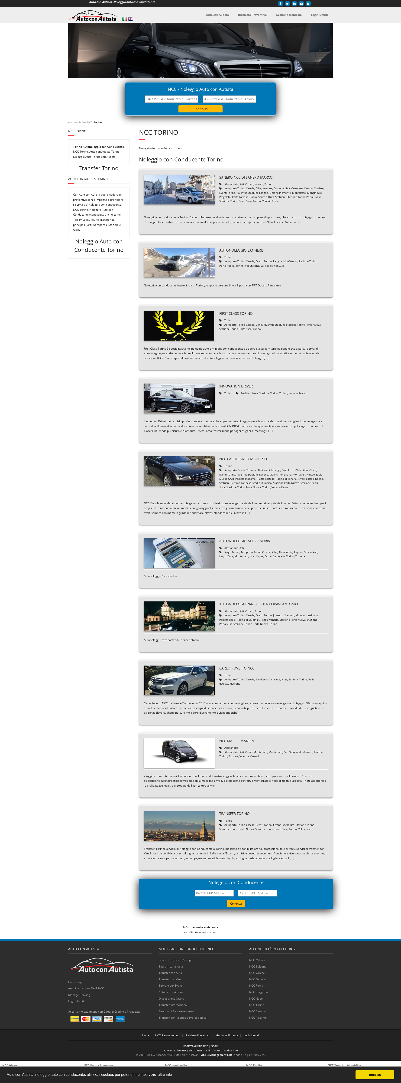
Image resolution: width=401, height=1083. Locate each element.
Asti (241, 184)
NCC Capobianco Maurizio (243, 458)
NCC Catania (257, 1011)
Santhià (293, 679)
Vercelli (254, 756)
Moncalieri (299, 474)
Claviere (318, 188)
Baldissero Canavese (268, 679)
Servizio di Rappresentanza (176, 1011)
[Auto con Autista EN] (130, 19)
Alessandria (231, 184)
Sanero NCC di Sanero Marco (246, 177)
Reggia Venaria (269, 619)
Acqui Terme (231, 552)
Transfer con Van (170, 979)
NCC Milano (257, 960)
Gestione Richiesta (227, 1035)
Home (145, 1035)
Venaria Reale (270, 201)
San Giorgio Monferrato (298, 752)
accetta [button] (375, 1074)
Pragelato (225, 197)
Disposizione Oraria (171, 999)
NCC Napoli (256, 999)
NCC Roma (256, 986)
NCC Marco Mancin (236, 740)
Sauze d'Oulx (266, 197)
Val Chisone (252, 265)
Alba (258, 188)
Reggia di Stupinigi (248, 619)
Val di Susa (304, 829)
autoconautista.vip (200, 1050)
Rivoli (301, 478)
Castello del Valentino (295, 470)
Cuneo (249, 184)
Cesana (308, 188)
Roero (253, 197)
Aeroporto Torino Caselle (239, 188)
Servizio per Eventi (171, 986)
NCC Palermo (258, 1018)
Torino (268, 184)
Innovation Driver (236, 386)
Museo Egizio (315, 474)
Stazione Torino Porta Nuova (304, 197)
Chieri (312, 470)
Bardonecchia (282, 188)
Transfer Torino (234, 813)
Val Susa (279, 265)
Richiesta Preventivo (198, 1035)
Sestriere (280, 197)
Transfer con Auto (170, 973)
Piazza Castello (266, 478)
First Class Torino (236, 313)
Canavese (297, 188)
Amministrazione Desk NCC (86, 988)
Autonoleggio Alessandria (244, 540)
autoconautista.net (174, 1050)
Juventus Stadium (247, 192)
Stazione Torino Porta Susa (235, 201)
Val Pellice (267, 265)
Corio (259, 324)
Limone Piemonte (280, 192)
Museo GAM (226, 478)
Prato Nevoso (240, 197)
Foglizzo (246, 393)
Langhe (263, 192)
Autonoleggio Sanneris (241, 250)
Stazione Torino (268, 393)
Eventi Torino (227, 192)
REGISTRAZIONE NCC (195, 1046)
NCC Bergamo (258, 992)
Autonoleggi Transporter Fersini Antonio (258, 604)
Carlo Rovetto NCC (236, 668)
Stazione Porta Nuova (286, 483)
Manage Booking (79, 995)
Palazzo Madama (245, 478)
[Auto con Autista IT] (124, 19)
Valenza (244, 756)
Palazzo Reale (227, 619)
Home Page (75, 982)
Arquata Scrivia (303, 552)
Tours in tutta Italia (171, 966)
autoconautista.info (226, 1050)
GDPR (214, 1046)
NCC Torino (256, 1005)
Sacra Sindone (314, 478)
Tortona (300, 556)
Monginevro (314, 192)
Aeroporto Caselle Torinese (240, 470)
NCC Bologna (257, 966)
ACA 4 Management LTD (216, 1055)
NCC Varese (257, 973)
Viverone (235, 683)
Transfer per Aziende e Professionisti (183, 1018)
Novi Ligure (256, 556)
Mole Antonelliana (280, 474)
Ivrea (255, 393)
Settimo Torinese (241, 483)
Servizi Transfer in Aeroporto (177, 960)
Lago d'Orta (226, 556)
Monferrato (299, 192)
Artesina (267, 188)
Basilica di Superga (269, 470)
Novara (259, 184)
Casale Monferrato (256, 752)
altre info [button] (165, 1074)
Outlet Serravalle (275, 556)
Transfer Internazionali (173, 1005)
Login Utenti (76, 1001)
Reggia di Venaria (286, 478)
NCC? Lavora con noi (167, 1035)
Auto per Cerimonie (171, 992)
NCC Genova (257, 979)
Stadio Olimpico (262, 483)
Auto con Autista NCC (80, 122)
